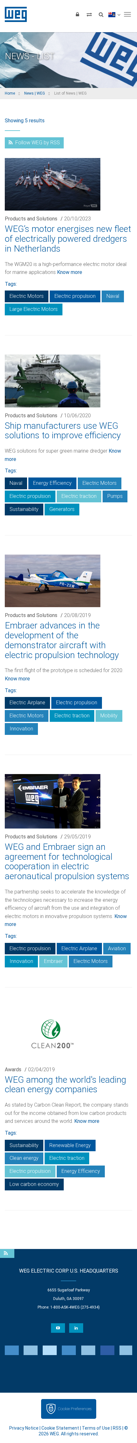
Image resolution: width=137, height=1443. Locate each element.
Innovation (21, 729)
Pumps (115, 496)
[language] (114, 14)
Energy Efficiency (52, 483)
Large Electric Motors (34, 309)
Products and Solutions (31, 219)
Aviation (117, 948)
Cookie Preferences (74, 1408)
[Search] (101, 14)
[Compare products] (89, 14)
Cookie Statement (60, 1428)
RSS (117, 1428)
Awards (13, 1069)
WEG (13, 14)
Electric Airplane (27, 703)
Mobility (109, 716)
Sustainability (24, 509)
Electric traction (79, 496)
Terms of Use (96, 1428)
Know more (69, 272)
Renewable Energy (70, 1145)
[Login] (77, 14)
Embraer (53, 961)
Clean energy (24, 1158)
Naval (112, 296)
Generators (62, 509)
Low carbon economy (34, 1184)
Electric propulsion (75, 296)
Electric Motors (27, 296)
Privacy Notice (24, 1428)
